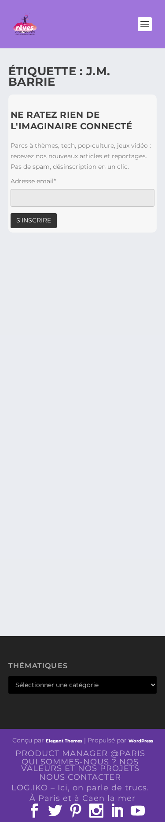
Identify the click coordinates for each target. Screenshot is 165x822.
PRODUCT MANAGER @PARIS (80, 753)
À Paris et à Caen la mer (82, 798)
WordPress (140, 741)
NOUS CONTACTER (80, 777)
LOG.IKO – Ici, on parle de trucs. (80, 788)
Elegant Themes (64, 741)
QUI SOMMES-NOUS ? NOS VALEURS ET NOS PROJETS (80, 765)
